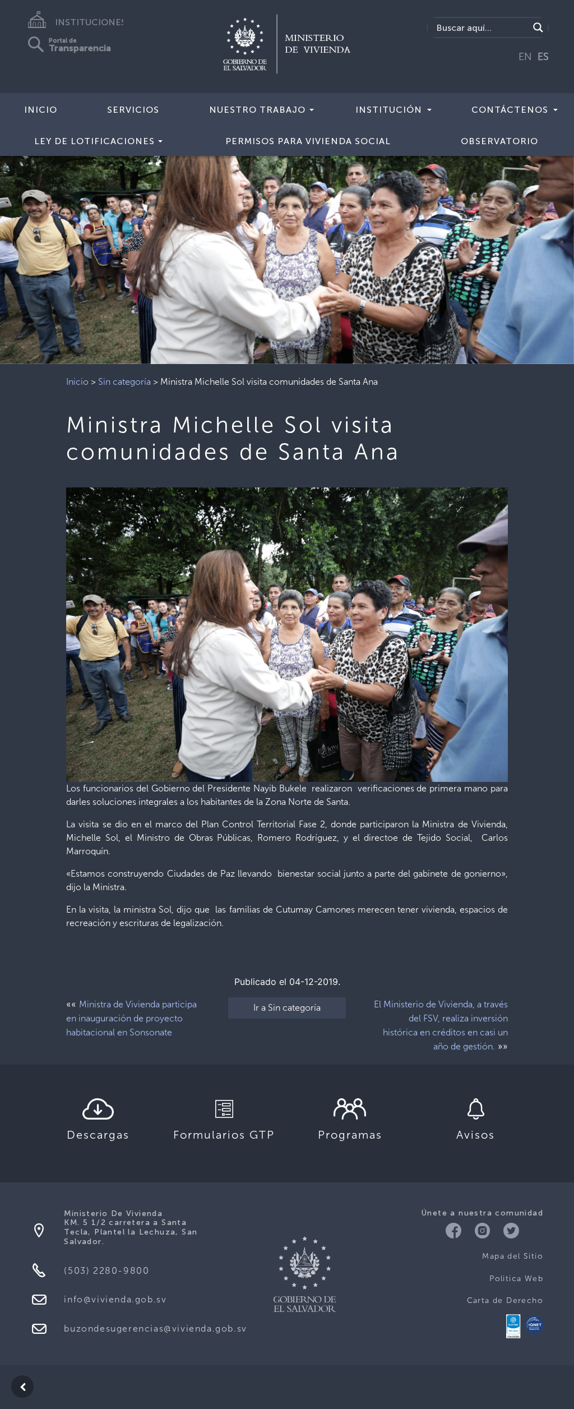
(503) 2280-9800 (106, 1270)
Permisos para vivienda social (308, 141)
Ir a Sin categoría (287, 1007)
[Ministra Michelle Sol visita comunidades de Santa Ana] (286, 633)
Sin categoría (124, 381)
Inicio (40, 109)
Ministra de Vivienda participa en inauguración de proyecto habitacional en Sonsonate (131, 1018)
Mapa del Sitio (512, 1256)
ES (543, 56)
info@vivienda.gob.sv (115, 1299)
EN (525, 56)
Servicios (133, 109)
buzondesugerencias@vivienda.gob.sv (155, 1328)
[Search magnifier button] (538, 27)
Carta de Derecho (505, 1300)
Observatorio (499, 141)
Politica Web (516, 1278)
